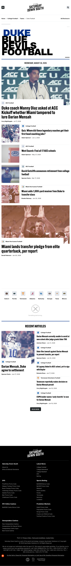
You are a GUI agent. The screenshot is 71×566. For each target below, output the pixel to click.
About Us (5, 467)
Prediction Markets (43, 504)
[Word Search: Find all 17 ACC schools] (10, 154)
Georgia (49, 298)
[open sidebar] (2, 7)
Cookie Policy (50, 538)
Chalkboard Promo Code (9, 497)
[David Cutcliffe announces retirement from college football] (10, 174)
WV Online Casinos (9, 504)
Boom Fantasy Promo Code (10, 488)
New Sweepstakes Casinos (10, 524)
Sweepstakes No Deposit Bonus (12, 526)
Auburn (6, 298)
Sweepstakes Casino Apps (10, 528)
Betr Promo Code (7, 495)
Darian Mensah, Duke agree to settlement (13, 368)
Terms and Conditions (38, 538)
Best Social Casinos (8, 530)
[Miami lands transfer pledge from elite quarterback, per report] (35, 224)
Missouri (39, 488)
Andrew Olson (41, 343)
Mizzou (64, 298)
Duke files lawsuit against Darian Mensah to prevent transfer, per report (52, 353)
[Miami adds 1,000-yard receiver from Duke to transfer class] (10, 194)
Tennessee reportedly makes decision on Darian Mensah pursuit (52, 383)
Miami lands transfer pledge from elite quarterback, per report (30, 248)
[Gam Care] (33, 559)
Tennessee (23, 298)
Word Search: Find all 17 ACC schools (39, 150)
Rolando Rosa (41, 373)
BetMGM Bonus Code (43, 484)
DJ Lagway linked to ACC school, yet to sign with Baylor (53, 368)
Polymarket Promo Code (44, 509)
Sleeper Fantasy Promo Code (11, 486)
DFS (38, 474)
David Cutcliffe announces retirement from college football (45, 172)
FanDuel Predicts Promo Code (46, 516)
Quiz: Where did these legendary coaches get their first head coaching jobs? (45, 132)
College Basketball (42, 469)
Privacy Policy (27, 538)
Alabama (32, 298)
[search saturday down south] (68, 7)
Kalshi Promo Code (42, 507)
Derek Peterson (6, 255)
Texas (57, 298)
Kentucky (41, 298)
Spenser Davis (26, 178)
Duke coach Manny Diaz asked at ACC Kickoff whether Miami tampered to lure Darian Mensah (29, 112)
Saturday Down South (10, 464)
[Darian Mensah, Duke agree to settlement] (17, 347)
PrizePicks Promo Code (9, 484)
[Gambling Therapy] (41, 559)
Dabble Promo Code (8, 493)
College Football (41, 467)
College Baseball (42, 471)
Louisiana (39, 499)
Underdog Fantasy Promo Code (11, 490)
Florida (14, 298)
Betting (39, 476)
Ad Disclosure (65, 18)
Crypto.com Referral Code (44, 514)
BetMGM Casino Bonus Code (11, 507)
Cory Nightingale (6, 121)
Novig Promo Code (42, 511)
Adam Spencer (26, 137)
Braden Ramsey (26, 198)
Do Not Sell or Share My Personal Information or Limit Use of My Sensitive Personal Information (35, 555)
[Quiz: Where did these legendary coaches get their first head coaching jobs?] (10, 133)
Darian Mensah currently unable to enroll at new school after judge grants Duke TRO (53, 338)
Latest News (41, 464)
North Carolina (41, 490)
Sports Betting (42, 480)
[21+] (28, 559)
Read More (35, 409)
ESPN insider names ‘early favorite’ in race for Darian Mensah (53, 398)
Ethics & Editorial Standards (10, 469)
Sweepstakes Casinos (10, 520)
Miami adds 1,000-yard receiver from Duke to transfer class (43, 192)
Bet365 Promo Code (43, 486)
